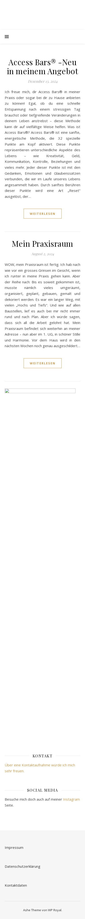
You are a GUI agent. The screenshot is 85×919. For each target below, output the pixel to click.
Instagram (71, 799)
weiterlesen (42, 213)
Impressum (14, 847)
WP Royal (54, 910)
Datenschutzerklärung (22, 866)
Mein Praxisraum (42, 243)
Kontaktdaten (16, 885)
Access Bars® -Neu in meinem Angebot (42, 66)
